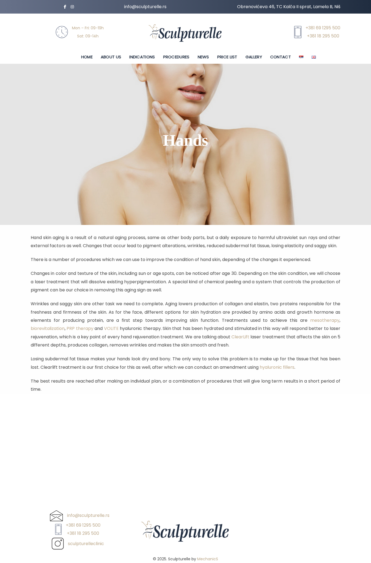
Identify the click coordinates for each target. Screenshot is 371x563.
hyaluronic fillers (277, 367)
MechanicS (207, 559)
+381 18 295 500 (323, 36)
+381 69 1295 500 (323, 28)
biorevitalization (48, 328)
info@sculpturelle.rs (145, 7)
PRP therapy (80, 328)
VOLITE (111, 328)
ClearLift (240, 337)
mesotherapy (324, 320)
